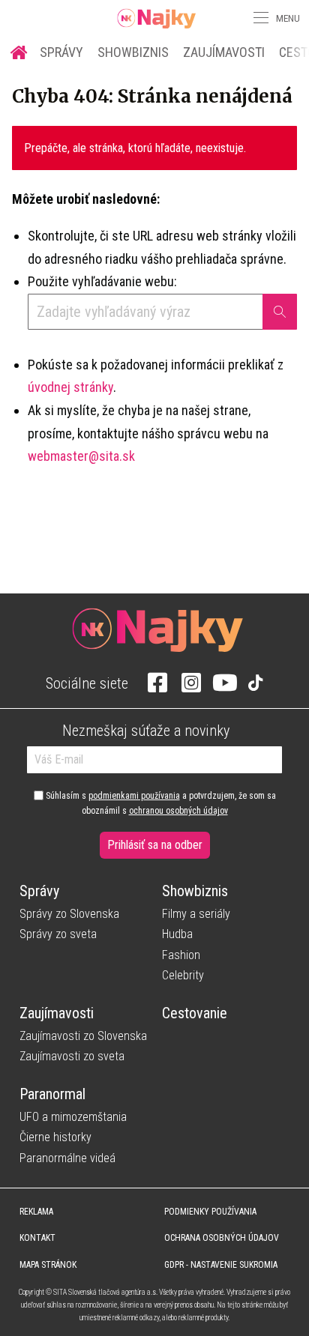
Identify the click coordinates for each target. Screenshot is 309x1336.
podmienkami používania (134, 796)
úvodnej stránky (70, 387)
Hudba (177, 934)
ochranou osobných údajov (178, 810)
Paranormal (53, 1094)
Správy (61, 52)
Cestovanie (194, 1013)
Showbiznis (133, 52)
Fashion (181, 955)
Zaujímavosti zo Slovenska (83, 1036)
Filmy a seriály (196, 914)
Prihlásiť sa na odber (154, 845)
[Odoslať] (279, 312)
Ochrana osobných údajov (221, 1238)
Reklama (36, 1211)
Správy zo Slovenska (69, 914)
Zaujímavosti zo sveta (72, 1056)
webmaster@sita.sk (81, 456)
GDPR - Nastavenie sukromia (221, 1265)
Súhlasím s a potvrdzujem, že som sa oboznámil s (160, 803)
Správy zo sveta (58, 934)
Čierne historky (56, 1137)
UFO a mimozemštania (73, 1117)
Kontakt (38, 1238)
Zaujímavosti (224, 52)
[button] (259, 18)
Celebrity (183, 975)
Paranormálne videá (68, 1158)
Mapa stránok (48, 1265)
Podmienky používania (210, 1211)
